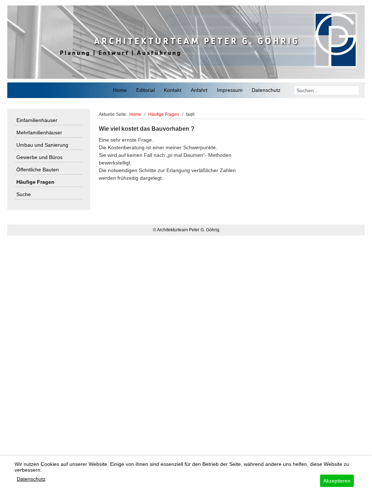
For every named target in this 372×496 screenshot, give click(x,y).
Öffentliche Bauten (37, 169)
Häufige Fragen (35, 182)
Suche (23, 194)
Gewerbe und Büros (39, 157)
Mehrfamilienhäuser (39, 132)
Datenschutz (31, 479)
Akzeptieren (337, 481)
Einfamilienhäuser (36, 120)
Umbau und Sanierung (42, 145)
